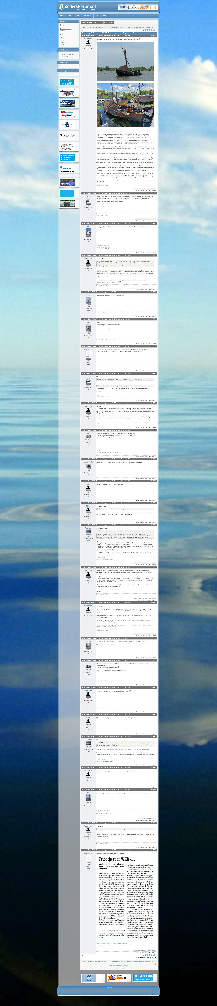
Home (61, 15)
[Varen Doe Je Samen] (89, 981)
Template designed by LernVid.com (151, 994)
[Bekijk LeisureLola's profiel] (88, 467)
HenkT (88, 295)
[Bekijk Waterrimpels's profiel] (88, 357)
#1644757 (153, 714)
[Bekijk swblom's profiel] (88, 723)
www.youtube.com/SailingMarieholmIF (105, 248)
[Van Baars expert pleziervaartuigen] (67, 196)
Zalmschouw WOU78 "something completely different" (141, 27)
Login (62, 37)
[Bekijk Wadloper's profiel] (88, 533)
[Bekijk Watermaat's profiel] (88, 44)
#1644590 (153, 430)
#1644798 (153, 822)
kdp (88, 793)
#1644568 (153, 373)
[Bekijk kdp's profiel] (88, 801)
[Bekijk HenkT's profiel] (88, 303)
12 (154, 29)
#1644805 (153, 850)
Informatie (103, 15)
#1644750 (153, 687)
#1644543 (153, 291)
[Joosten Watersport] (117, 980)
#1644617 (153, 502)
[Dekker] (138, 9)
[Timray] (67, 96)
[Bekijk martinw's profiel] (88, 489)
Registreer (64, 44)
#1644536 (153, 193)
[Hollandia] (67, 106)
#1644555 (153, 346)
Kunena (123, 968)
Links (96, 15)
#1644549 (153, 319)
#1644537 (153, 223)
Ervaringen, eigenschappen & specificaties (113, 27)
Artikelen (77, 15)
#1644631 (153, 567)
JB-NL (88, 506)
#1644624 (153, 524)
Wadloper (88, 528)
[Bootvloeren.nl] (143, 980)
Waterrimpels (88, 349)
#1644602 (153, 480)
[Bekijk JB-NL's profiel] (88, 511)
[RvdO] (67, 85)
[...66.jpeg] (126, 940)
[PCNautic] (67, 186)
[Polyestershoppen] (67, 160)
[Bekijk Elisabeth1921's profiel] (88, 776)
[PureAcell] (67, 207)
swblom (88, 717)
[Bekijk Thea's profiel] (88, 330)
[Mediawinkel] (67, 171)
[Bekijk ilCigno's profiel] (88, 202)
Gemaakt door (117, 968)
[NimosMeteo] (67, 139)
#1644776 (153, 789)
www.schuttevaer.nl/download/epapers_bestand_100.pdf (111, 943)
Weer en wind (87, 15)
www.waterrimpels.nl (101, 366)
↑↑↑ (155, 990)
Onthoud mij (63, 33)
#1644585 (153, 403)
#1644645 (153, 602)
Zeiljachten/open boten (94, 27)
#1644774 (153, 767)
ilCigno (88, 196)
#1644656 (153, 638)
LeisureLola (88, 462)
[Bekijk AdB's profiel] (88, 438)
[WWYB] (67, 150)
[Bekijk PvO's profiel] (88, 668)
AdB (88, 433)
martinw (88, 484)
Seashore (88, 641)
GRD (88, 226)
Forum (69, 15)
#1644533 (153, 35)
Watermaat (88, 39)
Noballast (153, 598)
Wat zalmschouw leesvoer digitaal (105, 644)
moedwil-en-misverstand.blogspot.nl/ (104, 559)
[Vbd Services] (67, 117)
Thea (88, 322)
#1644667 (153, 660)
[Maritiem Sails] (67, 128)
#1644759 (153, 736)
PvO (88, 663)
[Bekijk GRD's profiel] (88, 235)
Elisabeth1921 (88, 771)
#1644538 (153, 255)
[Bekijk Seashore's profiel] (88, 647)
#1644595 (153, 458)
